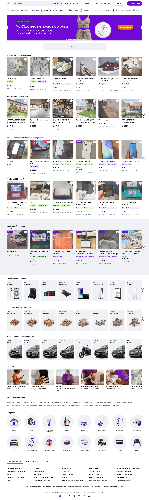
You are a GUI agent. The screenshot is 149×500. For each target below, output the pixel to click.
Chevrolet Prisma (67, 402)
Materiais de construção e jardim (72, 480)
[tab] (15, 462)
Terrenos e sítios (94, 471)
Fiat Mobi (93, 402)
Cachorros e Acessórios (42, 480)
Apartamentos (66, 468)
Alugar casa (106, 405)
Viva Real (121, 486)
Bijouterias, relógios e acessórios (128, 468)
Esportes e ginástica (96, 477)
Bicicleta (64, 405)
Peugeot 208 (19, 402)
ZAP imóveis (113, 486)
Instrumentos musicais (124, 474)
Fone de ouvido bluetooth (45, 405)
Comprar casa (98, 405)
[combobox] (37, 3)
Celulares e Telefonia (13, 468)
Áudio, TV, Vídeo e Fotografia (43, 477)
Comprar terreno (115, 405)
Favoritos (26, 10)
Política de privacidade (59, 486)
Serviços (65, 477)
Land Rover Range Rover (54, 402)
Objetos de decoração (124, 480)
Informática (139, 10)
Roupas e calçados (95, 474)
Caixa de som (10, 405)
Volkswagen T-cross (29, 402)
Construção (127, 10)
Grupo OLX (106, 486)
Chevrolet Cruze (101, 402)
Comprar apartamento (74, 405)
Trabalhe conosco (96, 486)
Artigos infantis (94, 468)
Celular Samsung (116, 402)
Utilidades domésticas (124, 471)
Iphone (109, 402)
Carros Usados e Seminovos (16, 471)
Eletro (117, 10)
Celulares (86, 10)
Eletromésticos (39, 471)
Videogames (38, 474)
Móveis (107, 10)
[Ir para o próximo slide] (143, 74)
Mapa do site (85, 486)
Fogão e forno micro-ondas (29, 405)
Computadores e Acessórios (16, 477)
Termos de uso (46, 486)
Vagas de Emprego (68, 474)
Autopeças (74, 10)
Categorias (13, 10)
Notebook (18, 405)
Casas (9, 480)
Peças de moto (122, 477)
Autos (64, 10)
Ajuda (26, 486)
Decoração (97, 10)
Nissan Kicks (86, 402)
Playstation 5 (131, 402)
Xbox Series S (57, 405)
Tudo (46, 10)
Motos (9, 474)
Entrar (119, 3)
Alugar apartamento (87, 405)
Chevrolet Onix (10, 402)
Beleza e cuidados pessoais (98, 480)
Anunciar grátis (136, 3)
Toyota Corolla (77, 402)
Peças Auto (65, 471)
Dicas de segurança (35, 486)
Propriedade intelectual (74, 486)
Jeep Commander (41, 402)
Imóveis (55, 10)
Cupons (36, 10)
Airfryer (125, 402)
